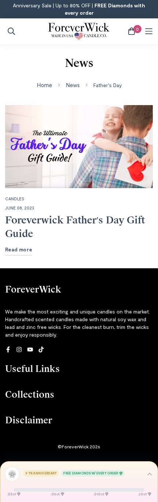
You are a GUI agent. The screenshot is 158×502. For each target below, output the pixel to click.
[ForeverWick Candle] (79, 31)
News (73, 85)
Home (44, 85)
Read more (18, 249)
